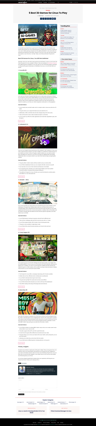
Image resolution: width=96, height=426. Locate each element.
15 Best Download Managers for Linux (61, 411)
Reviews (43, 8)
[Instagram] (29, 373)
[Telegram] (53, 19)
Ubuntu (39, 424)
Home (40, 8)
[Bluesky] (51, 420)
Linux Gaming (24, 363)
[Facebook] (69, 2)
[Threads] (77, 2)
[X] (75, 2)
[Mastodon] (38, 373)
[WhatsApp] (48, 19)
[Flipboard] (71, 2)
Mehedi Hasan (41, 15)
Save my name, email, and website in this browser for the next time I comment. (32, 391)
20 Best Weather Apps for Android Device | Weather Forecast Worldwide (66, 32)
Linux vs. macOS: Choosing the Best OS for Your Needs (31, 411)
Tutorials (62, 35)
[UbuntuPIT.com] (22, 2)
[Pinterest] (72, 2)
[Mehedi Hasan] (22, 370)
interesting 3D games (52, 63)
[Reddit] (74, 2)
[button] (58, 2)
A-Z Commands (64, 67)
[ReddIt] (50, 19)
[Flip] (55, 19)
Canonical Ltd (52, 424)
